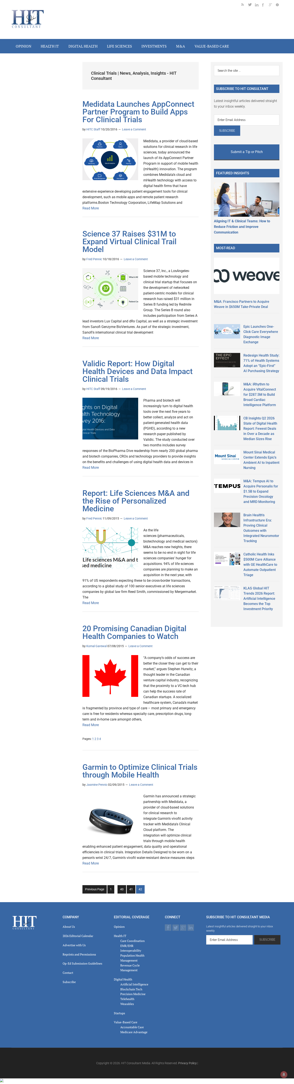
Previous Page (94, 889)
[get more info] (279, 5)
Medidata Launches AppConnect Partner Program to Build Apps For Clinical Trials (138, 112)
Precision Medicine (132, 994)
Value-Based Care (125, 1022)
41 (132, 890)
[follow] (251, 5)
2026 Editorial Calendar (78, 936)
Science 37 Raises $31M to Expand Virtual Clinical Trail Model (129, 241)
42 (141, 890)
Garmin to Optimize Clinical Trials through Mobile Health (140, 771)
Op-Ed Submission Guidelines (82, 963)
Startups (119, 1013)
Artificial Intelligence (134, 984)
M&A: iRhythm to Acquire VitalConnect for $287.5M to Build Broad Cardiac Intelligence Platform (259, 394)
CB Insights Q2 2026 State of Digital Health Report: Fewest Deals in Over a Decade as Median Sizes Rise (260, 428)
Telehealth (127, 999)
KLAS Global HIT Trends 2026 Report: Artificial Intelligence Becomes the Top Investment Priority (259, 598)
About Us (69, 927)
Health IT (120, 936)
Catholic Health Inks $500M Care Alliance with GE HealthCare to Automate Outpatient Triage (260, 564)
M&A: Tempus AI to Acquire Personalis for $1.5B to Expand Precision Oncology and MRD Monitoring (260, 491)
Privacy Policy (187, 1063)
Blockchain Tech (131, 989)
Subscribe (69, 982)
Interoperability (130, 950)
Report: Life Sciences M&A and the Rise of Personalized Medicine (135, 501)
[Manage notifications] (283, 1074)
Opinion (119, 927)
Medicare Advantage (133, 1032)
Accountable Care (132, 1027)
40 (123, 890)
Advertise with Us (74, 945)
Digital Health (123, 979)
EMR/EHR (126, 946)
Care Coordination (132, 941)
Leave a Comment (134, 129)
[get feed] (244, 5)
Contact (68, 973)
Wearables (127, 1004)
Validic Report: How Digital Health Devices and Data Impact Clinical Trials (137, 371)
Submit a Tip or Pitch (247, 152)
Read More (90, 208)
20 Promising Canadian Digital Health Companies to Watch (134, 632)
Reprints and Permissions (79, 954)
